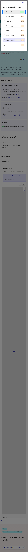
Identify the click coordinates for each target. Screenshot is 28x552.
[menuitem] (14, 12)
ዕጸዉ (23, 2)
